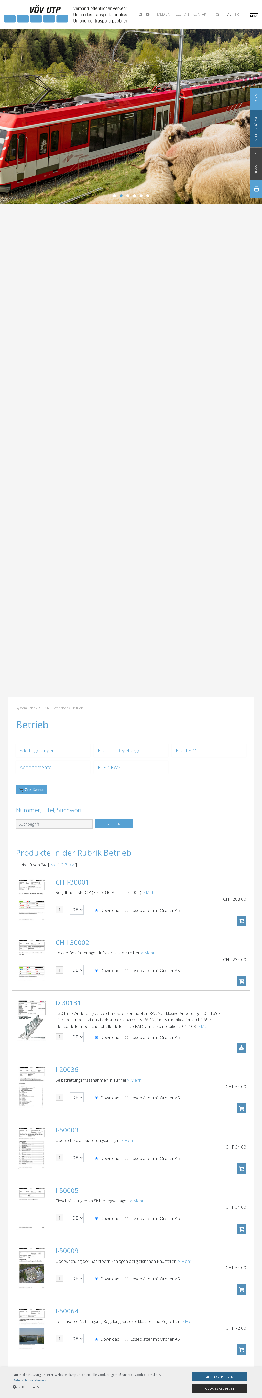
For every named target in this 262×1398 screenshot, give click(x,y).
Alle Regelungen (37, 750)
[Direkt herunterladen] (241, 1048)
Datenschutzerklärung (29, 1380)
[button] (90, 1387)
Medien (163, 14)
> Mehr (149, 892)
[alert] (131, 1382)
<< (53, 865)
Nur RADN (187, 750)
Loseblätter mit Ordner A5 (154, 910)
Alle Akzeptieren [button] (219, 1377)
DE (229, 14)
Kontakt (200, 14)
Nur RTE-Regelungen (121, 750)
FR (237, 14)
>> (71, 865)
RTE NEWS (109, 767)
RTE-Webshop (57, 708)
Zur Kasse (34, 790)
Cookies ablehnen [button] (219, 1388)
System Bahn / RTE (29, 708)
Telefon (181, 14)
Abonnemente (35, 767)
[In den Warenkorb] (241, 921)
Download (109, 910)
